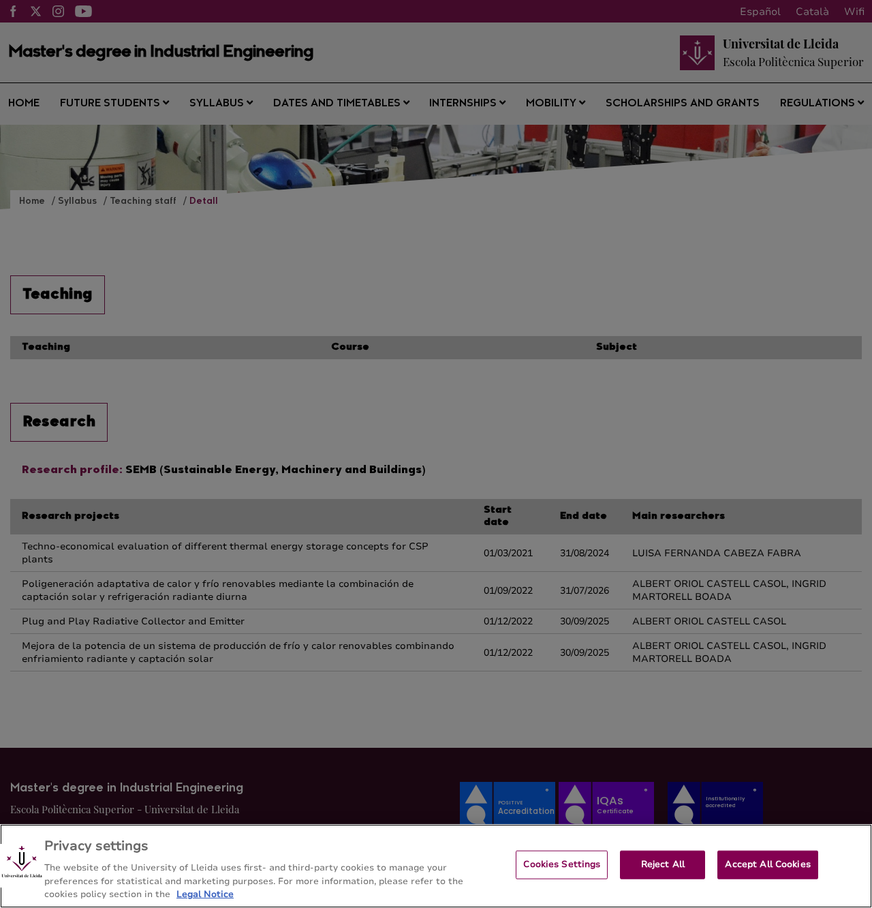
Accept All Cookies (767, 864)
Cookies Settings (561, 864)
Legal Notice (205, 894)
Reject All (663, 864)
